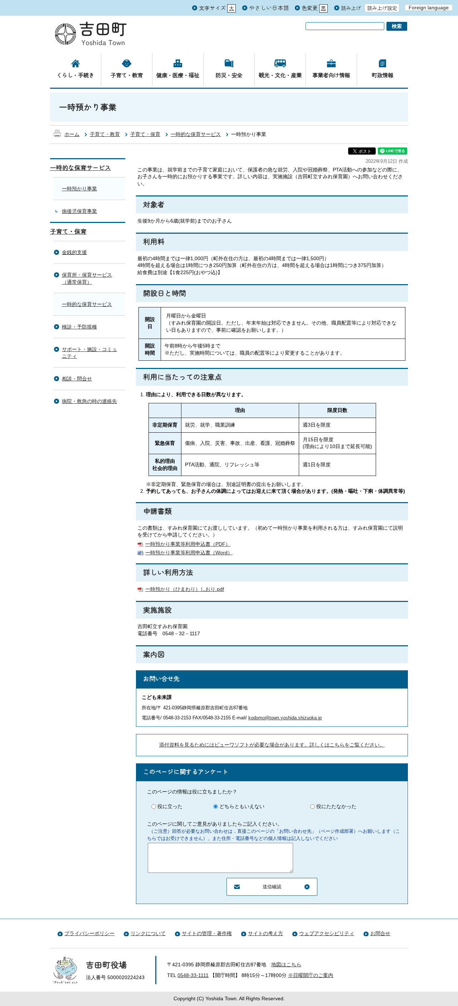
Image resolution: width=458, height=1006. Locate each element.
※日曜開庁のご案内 (310, 975)
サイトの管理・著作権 (207, 933)
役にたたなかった (336, 806)
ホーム (71, 134)
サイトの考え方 (265, 933)
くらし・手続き (75, 75)
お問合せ (380, 933)
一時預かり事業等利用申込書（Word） (189, 552)
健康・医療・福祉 (177, 75)
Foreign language (429, 7)
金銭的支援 (74, 252)
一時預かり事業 (79, 188)
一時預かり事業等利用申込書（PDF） (187, 544)
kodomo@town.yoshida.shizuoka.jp (285, 717)
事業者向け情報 (331, 75)
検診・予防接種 (79, 327)
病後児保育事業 (79, 211)
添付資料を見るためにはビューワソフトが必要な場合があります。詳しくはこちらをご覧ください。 (272, 745)
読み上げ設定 (382, 7)
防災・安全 (228, 75)
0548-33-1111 (193, 975)
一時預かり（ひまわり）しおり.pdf (184, 589)
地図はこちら (286, 964)
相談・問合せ (77, 378)
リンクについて (148, 933)
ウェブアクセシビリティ (326, 933)
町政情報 (382, 75)
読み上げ (351, 8)
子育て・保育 (145, 134)
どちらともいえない (241, 806)
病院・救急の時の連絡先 (89, 401)
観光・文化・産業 (280, 75)
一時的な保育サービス (196, 134)
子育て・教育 (127, 75)
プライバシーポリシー (89, 933)
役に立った (169, 806)
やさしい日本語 (269, 7)
